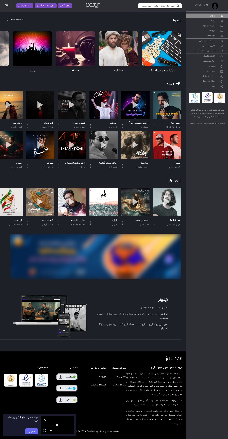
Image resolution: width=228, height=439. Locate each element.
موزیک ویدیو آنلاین (46, 5)
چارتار (114, 224)
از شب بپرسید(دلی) (139, 123)
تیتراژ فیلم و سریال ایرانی (161, 70)
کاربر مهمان (201, 4)
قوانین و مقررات (208, 76)
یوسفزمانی (143, 127)
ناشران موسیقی (208, 46)
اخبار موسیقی (209, 61)
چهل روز (145, 163)
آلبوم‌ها (212, 31)
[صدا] (57, 430)
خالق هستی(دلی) (108, 163)
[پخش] (50, 430)
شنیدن (32, 431)
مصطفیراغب (47, 167)
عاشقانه (75, 70)
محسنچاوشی (142, 167)
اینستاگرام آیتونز (98, 384)
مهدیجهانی (79, 127)
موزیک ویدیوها (208, 26)
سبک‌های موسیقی (207, 41)
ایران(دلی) (175, 220)
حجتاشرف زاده (78, 224)
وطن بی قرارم (142, 220)
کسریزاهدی (16, 167)
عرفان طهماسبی (173, 224)
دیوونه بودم (79, 123)
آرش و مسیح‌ (174, 167)
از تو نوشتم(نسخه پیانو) (74, 163)
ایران (114, 220)
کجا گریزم (48, 123)
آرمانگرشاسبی (47, 127)
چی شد (113, 123)
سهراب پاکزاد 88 (173, 127)
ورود (213, 86)
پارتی (32, 70)
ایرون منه (175, 123)
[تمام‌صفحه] (44, 430)
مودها (212, 21)
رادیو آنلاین (65, 5)
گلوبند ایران (47, 220)
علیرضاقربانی (47, 224)
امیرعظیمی (16, 127)
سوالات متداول (208, 81)
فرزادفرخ (113, 167)
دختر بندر (17, 123)
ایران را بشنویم (78, 220)
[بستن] (44, 419)
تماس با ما (210, 71)
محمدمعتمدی (15, 224)
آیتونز (212, 16)
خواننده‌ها (211, 36)
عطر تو (50, 163)
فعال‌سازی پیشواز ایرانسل (204, 51)
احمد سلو (113, 127)
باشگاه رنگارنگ (209, 56)
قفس (19, 163)
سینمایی (118, 70)
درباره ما (212, 66)
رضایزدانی (144, 224)
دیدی (177, 163)
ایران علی (17, 220)
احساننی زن (79, 167)
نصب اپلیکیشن (24, 5)
